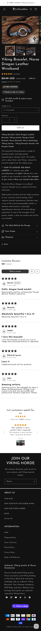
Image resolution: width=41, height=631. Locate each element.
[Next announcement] (37, 3)
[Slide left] (2, 51)
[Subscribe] (34, 481)
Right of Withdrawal (12, 557)
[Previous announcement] (4, 3)
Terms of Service (10, 542)
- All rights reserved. (28, 626)
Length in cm (6, 106)
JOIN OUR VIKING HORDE (14, 508)
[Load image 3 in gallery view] (31, 50)
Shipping (4, 81)
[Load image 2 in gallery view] (20, 50)
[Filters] (32, 271)
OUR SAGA (8, 499)
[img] (20, 416)
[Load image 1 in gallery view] (10, 50)
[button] (4, 9)
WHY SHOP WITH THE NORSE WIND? (19, 503)
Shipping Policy (10, 537)
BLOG (6, 513)
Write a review (15, 271)
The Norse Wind (17, 626)
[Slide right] (38, 51)
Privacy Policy (9, 552)
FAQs (6, 532)
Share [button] (6, 244)
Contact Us (8, 518)
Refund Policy (9, 547)
